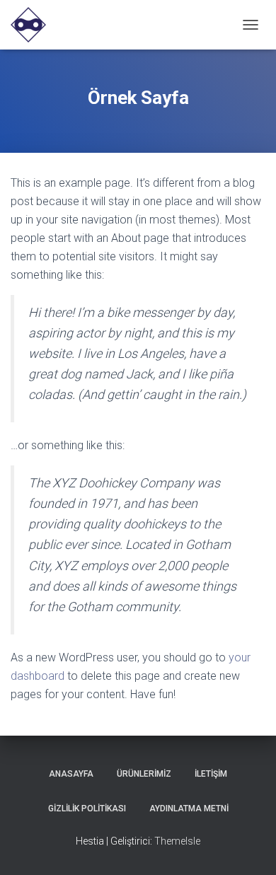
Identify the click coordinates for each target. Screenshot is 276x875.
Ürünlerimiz (144, 774)
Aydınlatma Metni (189, 808)
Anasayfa (71, 774)
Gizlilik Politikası (87, 808)
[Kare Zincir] (34, 24)
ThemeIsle (177, 841)
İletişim (211, 774)
